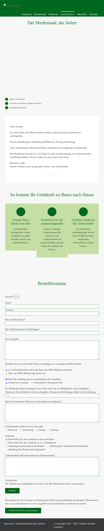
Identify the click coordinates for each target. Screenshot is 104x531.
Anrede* (9, 296)
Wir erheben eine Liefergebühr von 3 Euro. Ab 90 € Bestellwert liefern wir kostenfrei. (45, 483)
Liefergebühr (11, 480)
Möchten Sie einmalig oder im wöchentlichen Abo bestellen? (33, 379)
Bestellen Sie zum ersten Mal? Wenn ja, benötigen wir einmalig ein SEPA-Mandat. (43, 364)
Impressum (9, 523)
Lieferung (9, 436)
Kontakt (41, 523)
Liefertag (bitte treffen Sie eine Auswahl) (24, 426)
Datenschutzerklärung (26, 523)
